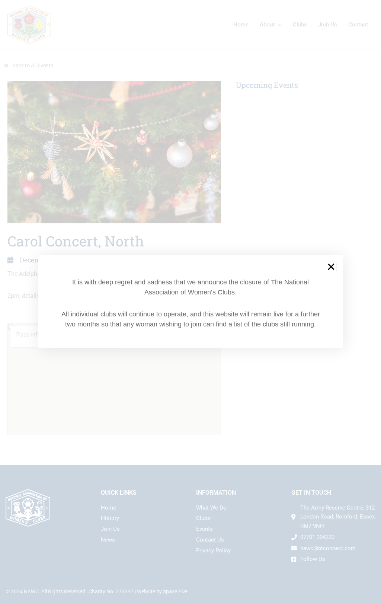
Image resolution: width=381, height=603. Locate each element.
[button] (331, 266)
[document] (190, 301)
